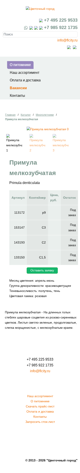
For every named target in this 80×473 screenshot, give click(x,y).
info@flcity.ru (67, 40)
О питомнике (20, 65)
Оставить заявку (42, 270)
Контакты (17, 95)
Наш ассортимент (24, 72)
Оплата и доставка (25, 80)
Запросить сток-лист (40, 421)
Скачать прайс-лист (40, 406)
